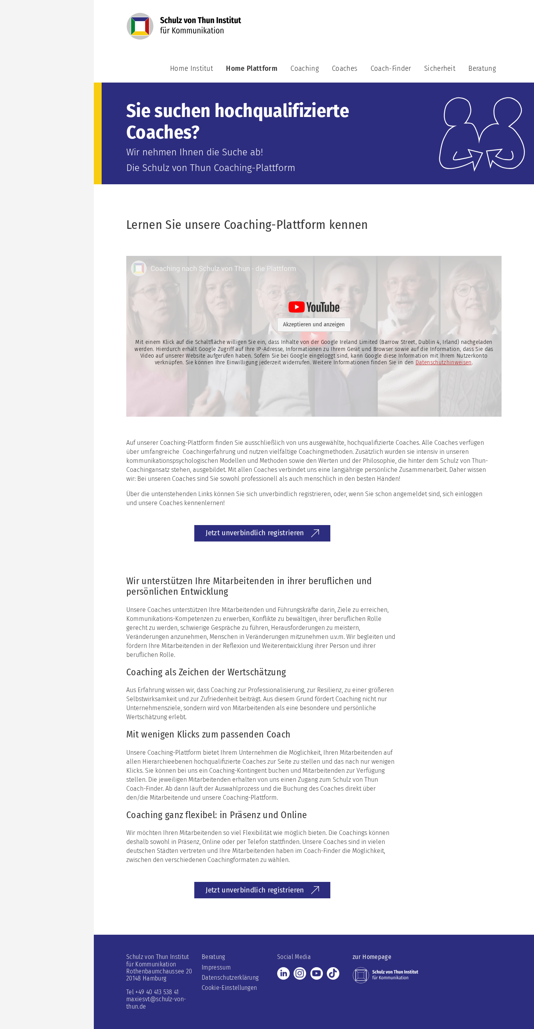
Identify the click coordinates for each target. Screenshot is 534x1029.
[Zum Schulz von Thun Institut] (386, 975)
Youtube (316, 973)
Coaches (344, 68)
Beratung (482, 68)
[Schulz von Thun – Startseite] (184, 30)
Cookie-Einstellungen (229, 987)
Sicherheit (439, 68)
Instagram (300, 973)
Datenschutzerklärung (230, 977)
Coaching (304, 68)
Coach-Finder (391, 68)
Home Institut (191, 68)
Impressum (216, 967)
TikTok (333, 973)
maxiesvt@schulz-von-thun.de (156, 1002)
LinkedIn (283, 973)
